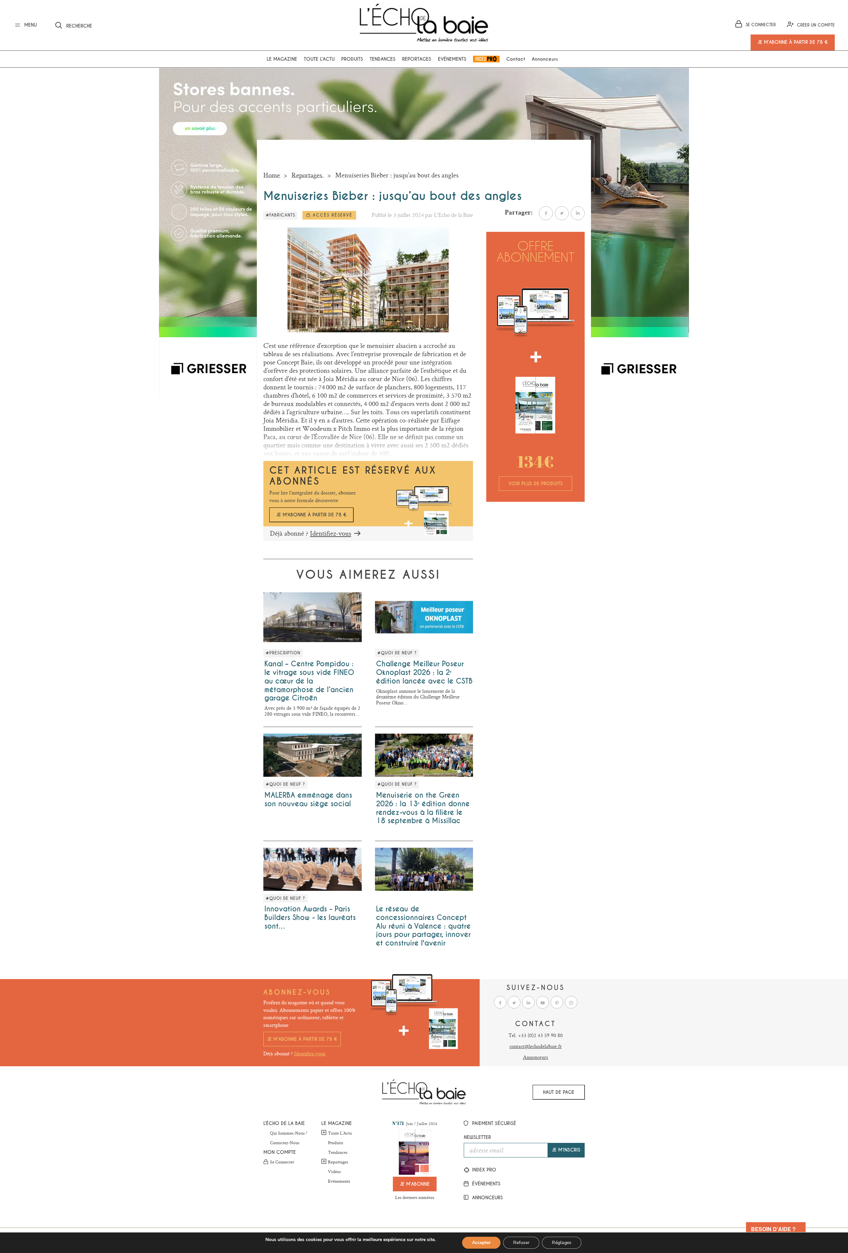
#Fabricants (280, 215)
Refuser (521, 1242)
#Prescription (283, 653)
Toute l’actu (319, 59)
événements (485, 1183)
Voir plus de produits (535, 484)
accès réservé (331, 215)
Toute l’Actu (340, 1133)
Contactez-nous (284, 1143)
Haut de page (558, 1092)
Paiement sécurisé (493, 1123)
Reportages (416, 59)
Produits (352, 59)
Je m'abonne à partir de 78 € (311, 515)
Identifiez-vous (330, 533)
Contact (515, 59)
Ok (164, 24)
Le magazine (282, 59)
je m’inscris (566, 1150)
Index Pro (486, 59)
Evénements (452, 59)
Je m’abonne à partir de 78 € (302, 1039)
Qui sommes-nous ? (288, 1133)
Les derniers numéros (414, 1197)
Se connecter (282, 1162)
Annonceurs (545, 59)
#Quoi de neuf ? (397, 653)
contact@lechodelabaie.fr (535, 1046)
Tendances (383, 59)
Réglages (561, 1242)
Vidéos (334, 1171)
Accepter (481, 1242)
